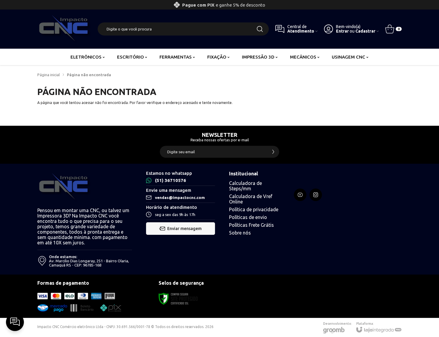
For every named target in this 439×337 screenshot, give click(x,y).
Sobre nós (240, 232)
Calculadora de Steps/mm (245, 185)
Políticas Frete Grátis (251, 225)
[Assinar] (273, 152)
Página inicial (48, 75)
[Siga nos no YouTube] (300, 195)
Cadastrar (365, 31)
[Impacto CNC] (64, 29)
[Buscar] (259, 29)
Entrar (342, 31)
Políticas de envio (248, 217)
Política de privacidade (253, 209)
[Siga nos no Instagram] (315, 195)
